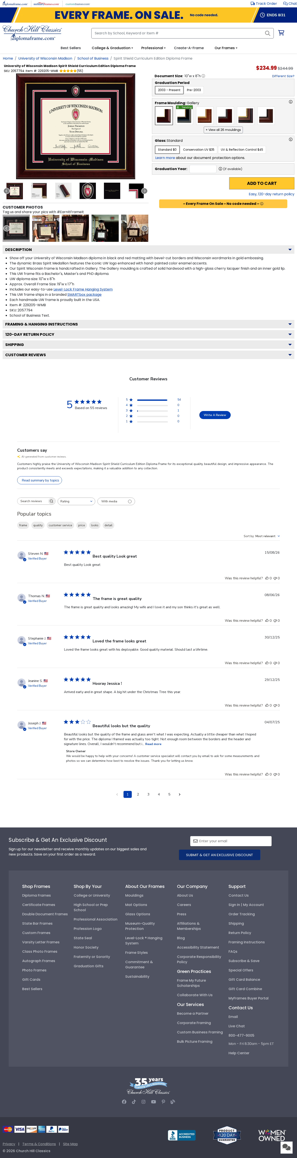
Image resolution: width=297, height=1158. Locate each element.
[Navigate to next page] (180, 794)
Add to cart (262, 183)
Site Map (70, 1143)
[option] (169, 90)
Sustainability (137, 976)
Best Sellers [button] (71, 47)
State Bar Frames (37, 923)
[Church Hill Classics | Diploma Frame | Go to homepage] (32, 33)
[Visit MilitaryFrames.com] (46, 3)
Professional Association (95, 919)
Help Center (239, 1053)
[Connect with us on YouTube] (153, 1102)
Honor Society (86, 947)
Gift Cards (31, 979)
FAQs (233, 951)
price (81, 525)
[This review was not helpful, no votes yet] (275, 578)
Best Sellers (32, 988)
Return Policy (240, 932)
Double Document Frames (45, 914)
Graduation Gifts (88, 966)
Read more (153, 744)
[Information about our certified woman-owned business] (272, 1135)
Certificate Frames (38, 904)
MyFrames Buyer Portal (249, 998)
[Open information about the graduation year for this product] (220, 168)
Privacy (9, 1143)
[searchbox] (32, 501)
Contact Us (239, 895)
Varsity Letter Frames (41, 942)
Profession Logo (88, 928)
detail (108, 525)
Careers (184, 904)
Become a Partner (193, 1013)
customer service (60, 525)
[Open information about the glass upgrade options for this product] (290, 139)
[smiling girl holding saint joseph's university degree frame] (134, 228)
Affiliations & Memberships (189, 926)
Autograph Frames (38, 960)
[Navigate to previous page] (117, 794)
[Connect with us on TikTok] (134, 1102)
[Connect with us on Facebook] (124, 1102)
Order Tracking (242, 914)
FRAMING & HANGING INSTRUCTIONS (41, 324)
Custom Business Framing (200, 1032)
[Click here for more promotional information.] (261, 204)
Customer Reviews (25, 355)
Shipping (14, 344)
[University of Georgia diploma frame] (45, 228)
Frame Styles (136, 952)
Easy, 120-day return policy (271, 194)
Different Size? (283, 76)
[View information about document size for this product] (203, 76)
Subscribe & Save (244, 960)
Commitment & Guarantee (139, 964)
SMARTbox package (84, 294)
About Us (185, 895)
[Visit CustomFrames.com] (77, 3)
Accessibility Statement (198, 947)
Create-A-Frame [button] (189, 47)
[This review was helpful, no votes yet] (267, 578)
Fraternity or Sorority (92, 956)
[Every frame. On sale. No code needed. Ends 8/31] (148, 15)
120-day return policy (29, 334)
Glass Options (137, 914)
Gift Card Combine (245, 988)
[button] (290, 3)
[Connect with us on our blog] (173, 1102)
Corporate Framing (194, 1022)
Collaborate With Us (195, 995)
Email (233, 1016)
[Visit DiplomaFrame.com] (15, 3)
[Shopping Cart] (281, 33)
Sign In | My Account (246, 904)
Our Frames (225, 47)
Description (18, 249)
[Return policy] (227, 1135)
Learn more (165, 157)
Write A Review (215, 415)
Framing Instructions (247, 942)
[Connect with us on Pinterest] (163, 1102)
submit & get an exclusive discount (219, 854)
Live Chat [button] (237, 1026)
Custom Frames (36, 932)
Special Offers (241, 970)
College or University (92, 895)
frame (23, 525)
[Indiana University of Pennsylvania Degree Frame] (105, 228)
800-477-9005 (241, 1035)
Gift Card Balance (244, 979)
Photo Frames (34, 970)
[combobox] (76, 501)
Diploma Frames (36, 895)
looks (94, 525)
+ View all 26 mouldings (223, 130)
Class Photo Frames (39, 951)
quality (38, 525)
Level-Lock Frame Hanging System (83, 289)
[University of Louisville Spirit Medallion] (75, 228)
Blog (181, 938)
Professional (152, 47)
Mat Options (136, 904)
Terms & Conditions (39, 1143)
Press (181, 914)
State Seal (83, 938)
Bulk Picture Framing (194, 1041)
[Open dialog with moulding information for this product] (290, 102)
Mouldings (134, 895)
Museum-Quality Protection (140, 926)
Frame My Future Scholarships (191, 983)
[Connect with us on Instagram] (143, 1102)
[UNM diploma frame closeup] (16, 228)
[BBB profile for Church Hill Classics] (182, 1135)
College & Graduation (111, 47)
